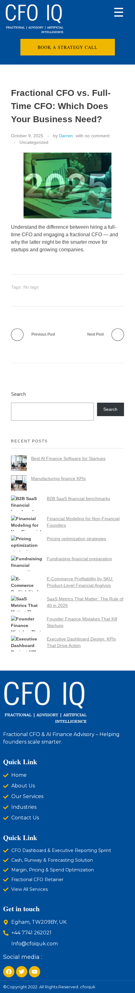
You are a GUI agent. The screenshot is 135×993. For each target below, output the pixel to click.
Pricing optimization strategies (76, 538)
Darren (66, 135)
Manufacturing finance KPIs (58, 478)
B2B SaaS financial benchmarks (78, 498)
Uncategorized (33, 142)
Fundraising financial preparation (79, 558)
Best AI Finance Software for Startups (68, 458)
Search (18, 394)
